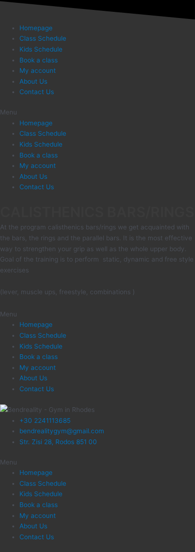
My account (37, 70)
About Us (33, 81)
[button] (97, 112)
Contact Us (36, 92)
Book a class (38, 60)
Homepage (36, 28)
